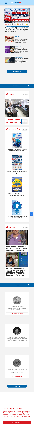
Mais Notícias (17, 71)
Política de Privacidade (21, 416)
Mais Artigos (17, 386)
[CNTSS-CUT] (17, 2)
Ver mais (25, 129)
